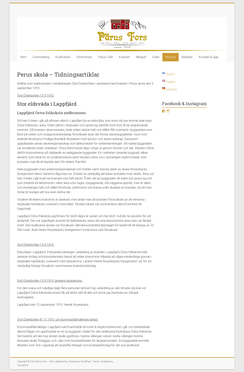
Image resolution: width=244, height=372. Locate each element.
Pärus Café (105, 57)
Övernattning (41, 57)
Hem (23, 57)
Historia (170, 57)
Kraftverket (62, 57)
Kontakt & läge (208, 57)
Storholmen (84, 57)
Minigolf (141, 57)
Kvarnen (124, 57)
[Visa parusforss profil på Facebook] (163, 111)
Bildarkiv (187, 57)
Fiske (155, 57)
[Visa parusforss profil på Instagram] (168, 111)
